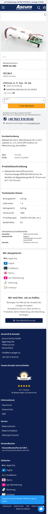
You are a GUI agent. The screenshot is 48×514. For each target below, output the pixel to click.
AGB (4, 414)
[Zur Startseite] (24, 7)
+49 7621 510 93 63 (21, 119)
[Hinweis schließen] (42, 497)
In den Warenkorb (26, 106)
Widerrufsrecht (8, 426)
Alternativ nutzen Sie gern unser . (23, 123)
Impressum (7, 405)
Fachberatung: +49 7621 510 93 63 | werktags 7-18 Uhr (25, 2)
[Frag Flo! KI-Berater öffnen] (41, 509)
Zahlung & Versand (10, 435)
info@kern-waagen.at (11, 352)
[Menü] (3, 7)
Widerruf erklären (9, 430)
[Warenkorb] (44, 7)
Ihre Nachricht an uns (25, 320)
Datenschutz (7, 409)
